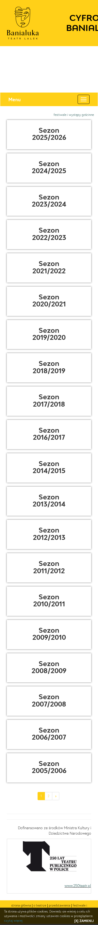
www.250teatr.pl (78, 885)
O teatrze (39, 905)
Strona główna (21, 905)
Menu (14, 99)
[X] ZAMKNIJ (84, 921)
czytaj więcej (13, 920)
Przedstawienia (59, 905)
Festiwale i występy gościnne (74, 115)
